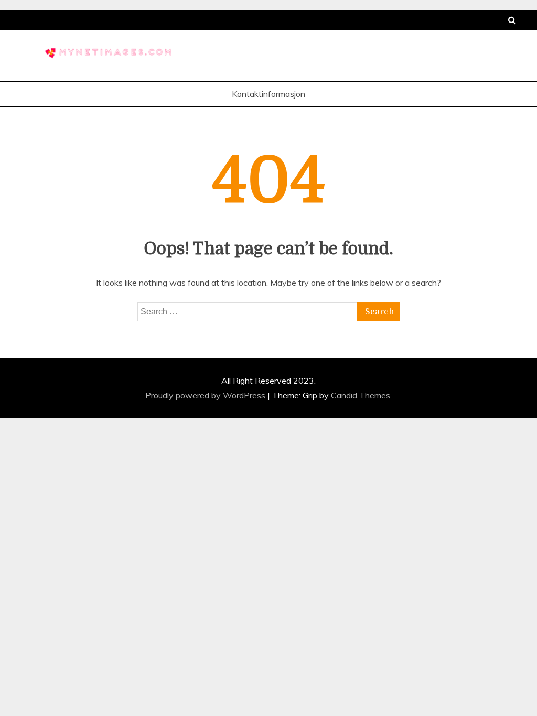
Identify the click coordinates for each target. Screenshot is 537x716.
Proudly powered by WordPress (206, 395)
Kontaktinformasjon (268, 94)
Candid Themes (360, 395)
